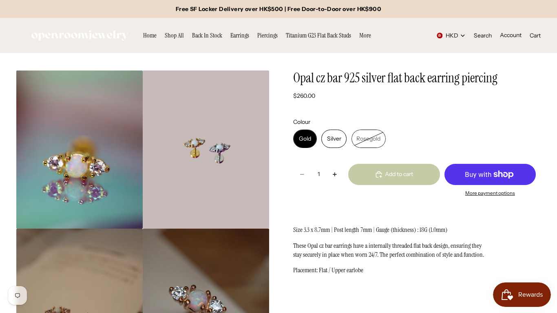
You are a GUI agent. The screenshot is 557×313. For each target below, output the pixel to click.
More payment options (490, 193)
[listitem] (365, 35)
